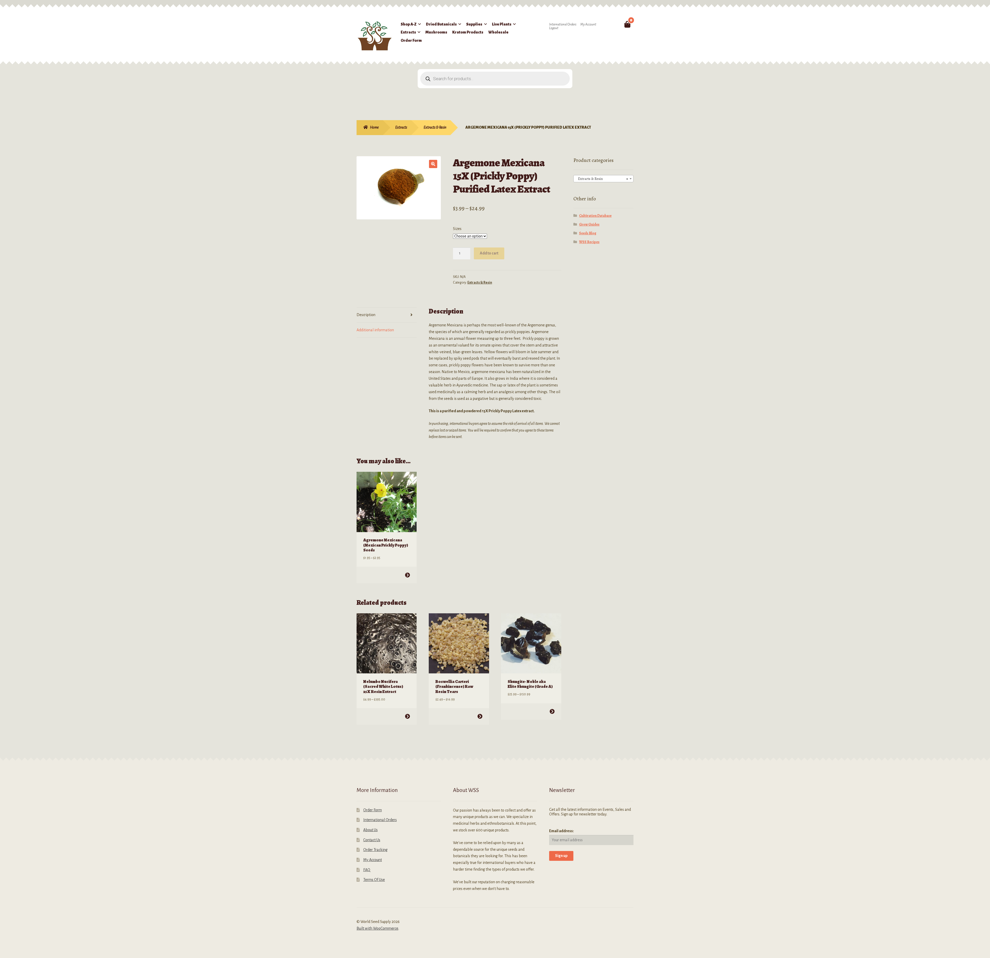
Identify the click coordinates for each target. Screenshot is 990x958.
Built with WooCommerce (377, 928)
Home (374, 127)
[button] (433, 164)
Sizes (457, 229)
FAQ (366, 870)
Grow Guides (589, 224)
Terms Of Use (374, 880)
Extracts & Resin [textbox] (602, 178)
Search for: (615, 24)
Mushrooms (436, 32)
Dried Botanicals (441, 24)
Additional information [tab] (375, 330)
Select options (407, 575)
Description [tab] (366, 315)
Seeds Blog (587, 233)
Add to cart (489, 253)
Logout (553, 28)
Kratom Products (467, 32)
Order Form (411, 40)
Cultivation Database (595, 215)
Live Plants (502, 24)
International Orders (562, 24)
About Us (370, 830)
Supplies (474, 24)
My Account (588, 24)
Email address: (561, 831)
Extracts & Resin (435, 127)
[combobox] (603, 178)
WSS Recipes (589, 242)
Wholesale (498, 32)
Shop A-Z (409, 24)
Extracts (408, 32)
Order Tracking (375, 850)
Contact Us (371, 840)
